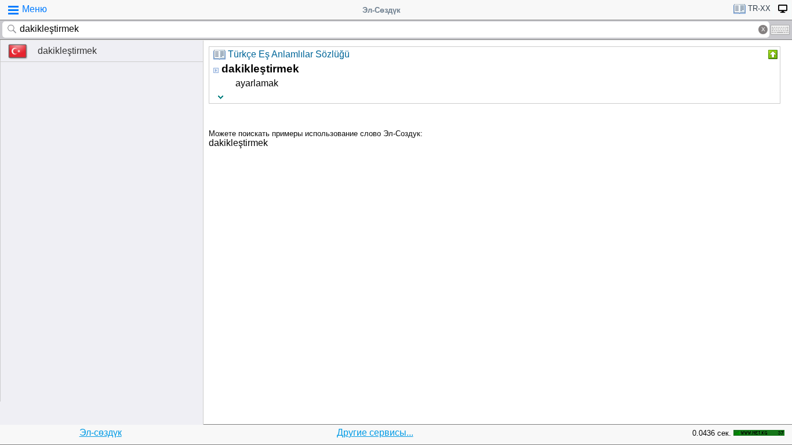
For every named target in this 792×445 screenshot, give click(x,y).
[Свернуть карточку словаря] (772, 54)
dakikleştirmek (67, 51)
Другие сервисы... (375, 432)
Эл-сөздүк (100, 432)
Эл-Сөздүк (381, 10)
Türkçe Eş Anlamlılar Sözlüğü (289, 54)
